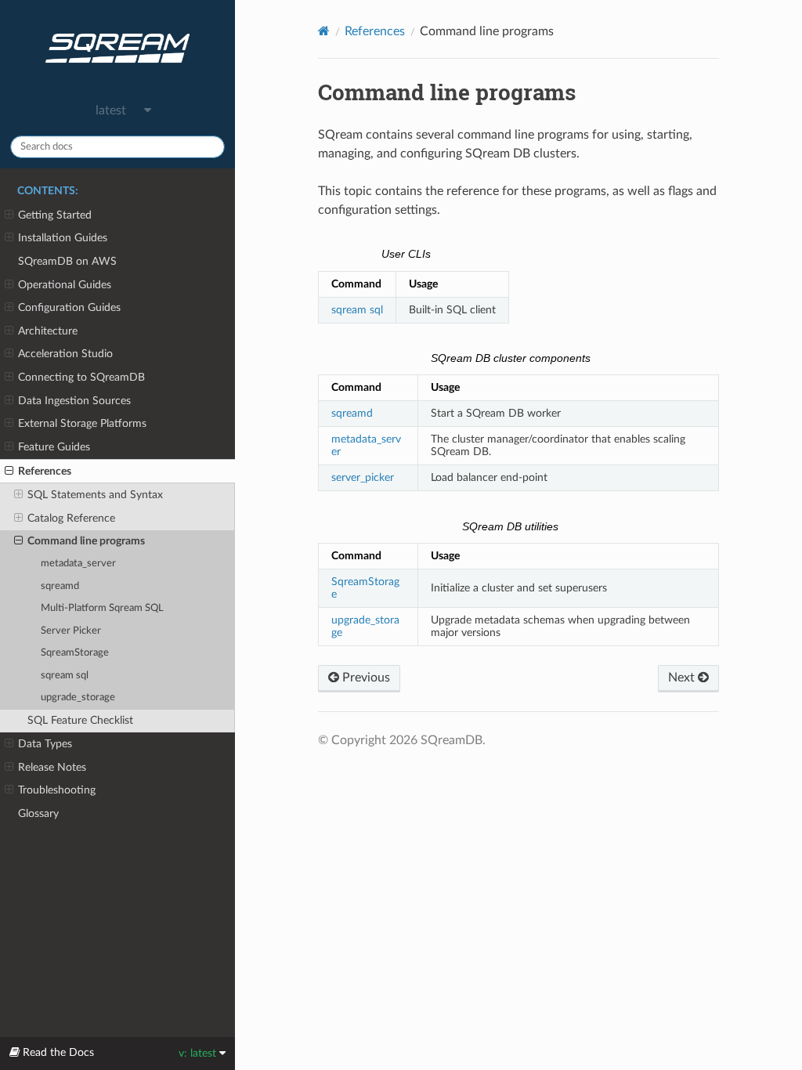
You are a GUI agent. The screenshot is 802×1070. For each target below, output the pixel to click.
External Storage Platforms (82, 423)
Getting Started (55, 215)
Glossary (38, 813)
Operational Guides (64, 285)
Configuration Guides (69, 307)
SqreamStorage (75, 653)
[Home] (324, 31)
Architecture (48, 331)
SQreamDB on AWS (67, 261)
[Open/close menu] (9, 215)
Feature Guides (54, 447)
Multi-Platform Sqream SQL (102, 608)
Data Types (45, 744)
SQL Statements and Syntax (95, 495)
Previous (364, 677)
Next (683, 677)
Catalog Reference (71, 518)
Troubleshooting (57, 790)
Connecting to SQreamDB (81, 377)
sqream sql (65, 676)
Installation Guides (62, 238)
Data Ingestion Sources (74, 401)
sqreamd (60, 586)
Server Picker (71, 631)
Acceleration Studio (65, 354)
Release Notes (52, 767)
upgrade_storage (78, 697)
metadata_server (78, 563)
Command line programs (86, 541)
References (44, 471)
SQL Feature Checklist (80, 720)
